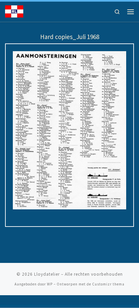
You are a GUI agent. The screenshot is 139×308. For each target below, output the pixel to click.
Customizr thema (108, 284)
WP (50, 284)
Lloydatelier (47, 274)
